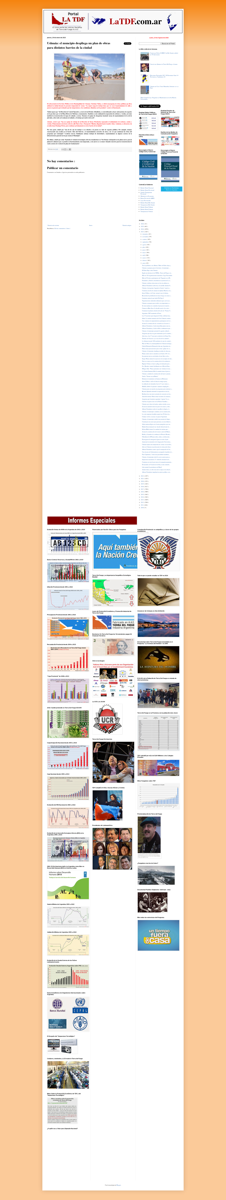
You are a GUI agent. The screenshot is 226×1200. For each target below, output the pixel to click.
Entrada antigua (127, 225)
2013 (142, 500)
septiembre (145, 242)
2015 (142, 494)
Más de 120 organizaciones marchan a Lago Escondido (157, 275)
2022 (142, 476)
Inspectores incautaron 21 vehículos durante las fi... (156, 459)
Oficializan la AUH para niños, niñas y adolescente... (156, 437)
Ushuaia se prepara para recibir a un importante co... (156, 303)
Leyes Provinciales (146, 200)
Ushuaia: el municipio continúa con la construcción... (156, 411)
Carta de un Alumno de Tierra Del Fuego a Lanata (163, 64)
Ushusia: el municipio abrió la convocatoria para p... (156, 457)
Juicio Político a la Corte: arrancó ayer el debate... (155, 293)
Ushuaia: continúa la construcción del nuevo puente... (156, 374)
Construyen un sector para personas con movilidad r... (156, 422)
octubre (144, 239)
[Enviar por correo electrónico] (62, 149)
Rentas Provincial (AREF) (148, 198)
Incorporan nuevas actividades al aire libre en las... (156, 356)
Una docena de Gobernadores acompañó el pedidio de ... (157, 452)
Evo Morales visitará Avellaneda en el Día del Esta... (156, 366)
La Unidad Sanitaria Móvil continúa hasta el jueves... (156, 371)
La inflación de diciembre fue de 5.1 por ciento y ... (156, 384)
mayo (144, 252)
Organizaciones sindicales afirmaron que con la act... (156, 301)
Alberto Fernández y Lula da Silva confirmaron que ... (157, 328)
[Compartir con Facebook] (70, 149)
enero (144, 263)
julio (143, 247)
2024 (142, 229)
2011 (142, 505)
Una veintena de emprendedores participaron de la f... (156, 321)
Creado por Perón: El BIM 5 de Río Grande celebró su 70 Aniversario (164, 53)
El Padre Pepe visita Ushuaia (149, 270)
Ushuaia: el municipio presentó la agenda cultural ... (156, 331)
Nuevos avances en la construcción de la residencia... (156, 361)
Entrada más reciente (53, 225)
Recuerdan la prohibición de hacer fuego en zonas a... (156, 296)
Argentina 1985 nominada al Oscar (151, 313)
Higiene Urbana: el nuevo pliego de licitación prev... (156, 364)
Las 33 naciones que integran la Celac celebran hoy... (156, 316)
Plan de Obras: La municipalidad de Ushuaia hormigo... (157, 343)
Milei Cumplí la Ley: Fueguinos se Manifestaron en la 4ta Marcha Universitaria (158, 98)
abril (143, 255)
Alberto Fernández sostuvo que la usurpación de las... (156, 449)
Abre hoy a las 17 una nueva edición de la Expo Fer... (156, 336)
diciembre (145, 234)
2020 (142, 481)
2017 (142, 489)
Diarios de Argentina (171, 190)
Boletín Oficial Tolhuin (147, 207)
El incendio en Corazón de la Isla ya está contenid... (156, 464)
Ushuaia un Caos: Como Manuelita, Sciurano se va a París (164, 87)
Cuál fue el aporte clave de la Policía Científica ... (155, 401)
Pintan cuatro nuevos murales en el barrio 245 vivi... (156, 353)
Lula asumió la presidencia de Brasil (152, 467)
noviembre (145, 236)
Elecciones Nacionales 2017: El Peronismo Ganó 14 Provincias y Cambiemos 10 (164, 76)
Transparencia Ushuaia (147, 211)
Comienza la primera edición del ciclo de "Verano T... (156, 311)
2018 (142, 486)
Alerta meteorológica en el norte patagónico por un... (156, 424)
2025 (142, 226)
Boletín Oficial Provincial (147, 190)
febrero (144, 260)
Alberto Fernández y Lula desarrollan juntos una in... (156, 326)
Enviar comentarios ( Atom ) (62, 228)
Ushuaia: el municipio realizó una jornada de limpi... (156, 419)
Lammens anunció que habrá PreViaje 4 (153, 298)
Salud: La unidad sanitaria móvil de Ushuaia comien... (157, 318)
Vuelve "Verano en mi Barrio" (150, 376)
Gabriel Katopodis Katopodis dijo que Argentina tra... (156, 346)
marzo (144, 258)
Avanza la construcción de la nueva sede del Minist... (156, 432)
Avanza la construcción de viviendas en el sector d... (156, 323)
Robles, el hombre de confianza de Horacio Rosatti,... (156, 434)
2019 (142, 484)
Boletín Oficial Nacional (147, 188)
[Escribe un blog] (65, 149)
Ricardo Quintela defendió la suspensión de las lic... (156, 391)
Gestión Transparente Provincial (146, 193)
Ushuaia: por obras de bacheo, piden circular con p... (156, 404)
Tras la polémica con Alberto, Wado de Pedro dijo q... (156, 265)
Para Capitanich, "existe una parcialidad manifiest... (156, 454)
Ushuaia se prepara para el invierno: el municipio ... (156, 268)
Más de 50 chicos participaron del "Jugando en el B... (156, 278)
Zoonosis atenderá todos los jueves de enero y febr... (156, 406)
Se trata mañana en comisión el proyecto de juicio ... (156, 306)
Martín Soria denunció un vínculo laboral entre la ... (156, 427)
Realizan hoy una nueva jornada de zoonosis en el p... (156, 394)
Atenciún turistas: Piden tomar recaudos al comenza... (156, 396)
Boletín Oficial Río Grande (148, 203)
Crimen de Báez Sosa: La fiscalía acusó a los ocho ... (156, 308)
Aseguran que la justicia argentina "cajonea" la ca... (156, 399)
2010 (142, 507)
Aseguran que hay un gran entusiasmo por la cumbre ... (157, 333)
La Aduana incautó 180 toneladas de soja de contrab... (157, 341)
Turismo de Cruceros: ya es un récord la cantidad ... (156, 338)
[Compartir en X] (67, 149)
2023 (142, 232)
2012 (142, 502)
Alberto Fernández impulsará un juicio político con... (156, 472)
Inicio (90, 225)
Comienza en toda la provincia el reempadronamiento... (157, 462)
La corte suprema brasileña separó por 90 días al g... (156, 414)
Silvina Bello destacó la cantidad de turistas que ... (155, 429)
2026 (142, 224)
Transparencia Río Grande (148, 205)
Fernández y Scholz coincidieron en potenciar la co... (156, 280)
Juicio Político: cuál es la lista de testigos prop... (155, 381)
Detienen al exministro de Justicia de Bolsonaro (155, 379)
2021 (142, 478)
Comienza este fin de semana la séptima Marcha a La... (157, 290)
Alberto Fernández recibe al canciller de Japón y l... (156, 409)
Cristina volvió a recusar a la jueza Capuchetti (154, 417)
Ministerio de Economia (147, 196)
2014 (142, 497)
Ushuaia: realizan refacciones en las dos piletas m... (156, 283)
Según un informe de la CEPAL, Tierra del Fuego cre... (157, 273)
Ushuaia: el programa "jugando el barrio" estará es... (156, 288)
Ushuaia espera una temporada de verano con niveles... (157, 444)
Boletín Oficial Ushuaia (147, 209)
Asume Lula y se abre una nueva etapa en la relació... (156, 469)
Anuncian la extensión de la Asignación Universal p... (156, 442)
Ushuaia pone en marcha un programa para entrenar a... (157, 389)
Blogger (119, 1185)
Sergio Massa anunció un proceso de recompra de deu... (157, 359)
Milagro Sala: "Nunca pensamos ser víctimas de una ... (157, 369)
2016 (142, 492)
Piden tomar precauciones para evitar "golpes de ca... (156, 348)
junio (144, 250)
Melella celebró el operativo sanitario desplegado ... (156, 386)
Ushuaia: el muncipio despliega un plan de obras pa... (156, 351)
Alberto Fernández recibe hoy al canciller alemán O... (156, 285)
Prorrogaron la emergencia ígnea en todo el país (155, 439)
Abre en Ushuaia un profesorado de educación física (156, 447)
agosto (144, 244)
